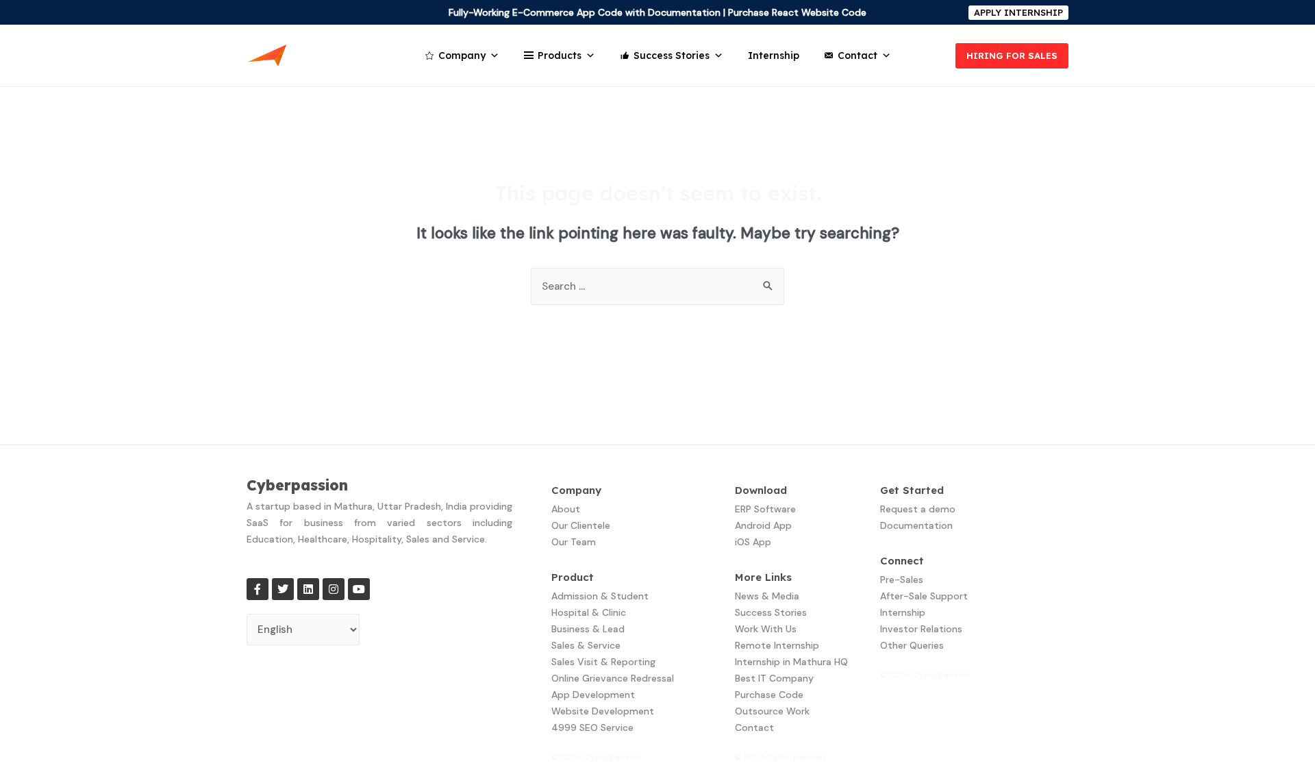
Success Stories (672, 55)
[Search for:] (657, 286)
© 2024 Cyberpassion (596, 756)
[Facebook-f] (257, 589)
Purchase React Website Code (797, 12)
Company (462, 55)
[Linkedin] (308, 589)
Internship (773, 55)
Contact (857, 55)
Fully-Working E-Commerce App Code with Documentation (585, 12)
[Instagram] (334, 589)
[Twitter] (283, 589)
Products (559, 55)
